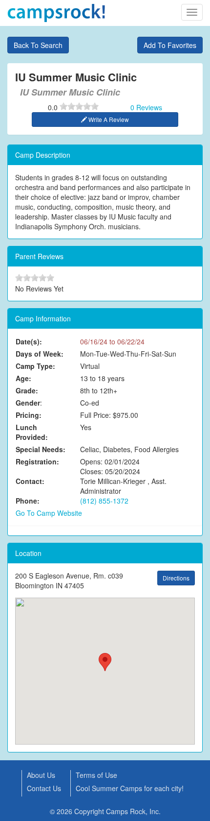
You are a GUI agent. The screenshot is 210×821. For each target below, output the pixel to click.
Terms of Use (96, 775)
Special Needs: (40, 449)
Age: (23, 378)
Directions (176, 578)
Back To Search (38, 45)
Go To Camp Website (49, 513)
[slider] (79, 106)
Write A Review (108, 119)
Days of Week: (39, 354)
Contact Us (44, 788)
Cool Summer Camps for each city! (130, 788)
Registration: (37, 461)
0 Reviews (146, 107)
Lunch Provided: (32, 432)
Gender (28, 403)
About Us (41, 775)
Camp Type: (35, 366)
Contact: (30, 481)
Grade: (27, 390)
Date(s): (29, 341)
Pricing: (29, 415)
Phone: (28, 501)
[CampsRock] (56, 13)
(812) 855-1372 (104, 501)
